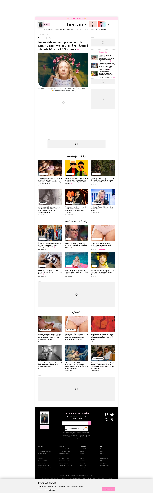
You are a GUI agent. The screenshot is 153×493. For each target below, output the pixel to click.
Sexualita (82, 458)
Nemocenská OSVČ (42, 460)
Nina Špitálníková (95, 212)
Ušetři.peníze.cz (76, 478)
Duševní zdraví (83, 465)
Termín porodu (41, 463)
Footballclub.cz (91, 478)
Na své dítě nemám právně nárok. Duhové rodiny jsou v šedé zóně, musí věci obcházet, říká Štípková (63, 45)
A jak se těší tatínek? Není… (65, 448)
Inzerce (102, 448)
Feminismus (82, 456)
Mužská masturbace (63, 456)
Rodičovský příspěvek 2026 (44, 467)
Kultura (69, 266)
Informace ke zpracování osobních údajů (80, 475)
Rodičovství (43, 174)
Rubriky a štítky (103, 463)
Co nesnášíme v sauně (64, 458)
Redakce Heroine (42, 185)
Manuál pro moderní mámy (106, 456)
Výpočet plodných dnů (43, 448)
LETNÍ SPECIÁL (92, 23)
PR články (102, 460)
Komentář (69, 202)
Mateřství (43, 202)
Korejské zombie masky (64, 460)
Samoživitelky (97, 202)
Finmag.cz (63, 478)
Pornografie (96, 174)
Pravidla (67, 475)
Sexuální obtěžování (84, 448)
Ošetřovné (40, 458)
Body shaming (83, 460)
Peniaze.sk (84, 478)
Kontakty (102, 453)
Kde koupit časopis (104, 458)
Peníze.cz (69, 478)
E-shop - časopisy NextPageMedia (104, 478)
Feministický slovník (104, 465)
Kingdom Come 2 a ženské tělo (66, 465)
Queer (94, 266)
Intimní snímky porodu (64, 453)
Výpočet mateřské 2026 (43, 465)
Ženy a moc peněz (101, 23)
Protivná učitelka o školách (65, 451)
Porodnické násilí (45, 329)
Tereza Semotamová (42, 368)
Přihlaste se (52, 489)
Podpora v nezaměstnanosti (44, 451)
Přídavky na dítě (42, 456)
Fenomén (42, 266)
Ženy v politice (83, 467)
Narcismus (82, 451)
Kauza (68, 239)
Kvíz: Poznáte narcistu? (64, 463)
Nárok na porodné (42, 453)
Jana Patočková (94, 184)
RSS (92, 475)
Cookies (62, 475)
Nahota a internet (98, 358)
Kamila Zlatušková (69, 214)
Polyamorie (82, 463)
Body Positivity (97, 239)
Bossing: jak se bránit (63, 467)
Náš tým (102, 451)
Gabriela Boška (68, 185)
